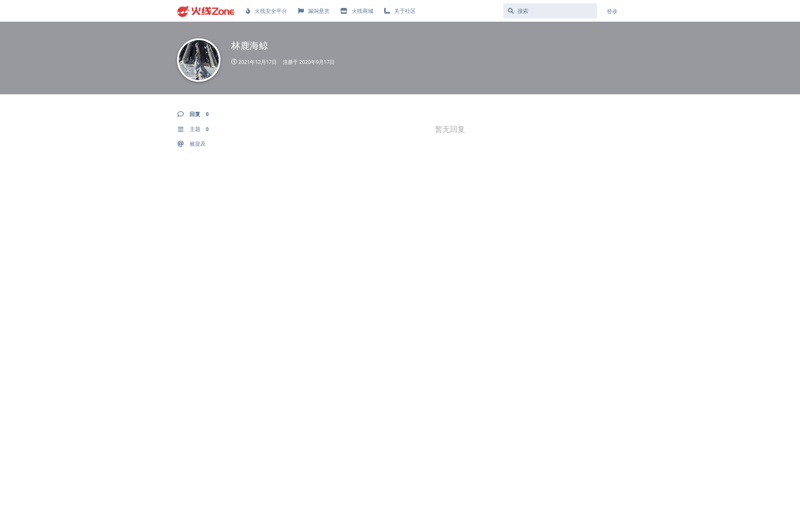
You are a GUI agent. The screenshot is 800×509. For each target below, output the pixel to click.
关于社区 (405, 11)
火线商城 (362, 11)
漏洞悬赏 (319, 11)
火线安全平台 (271, 11)
